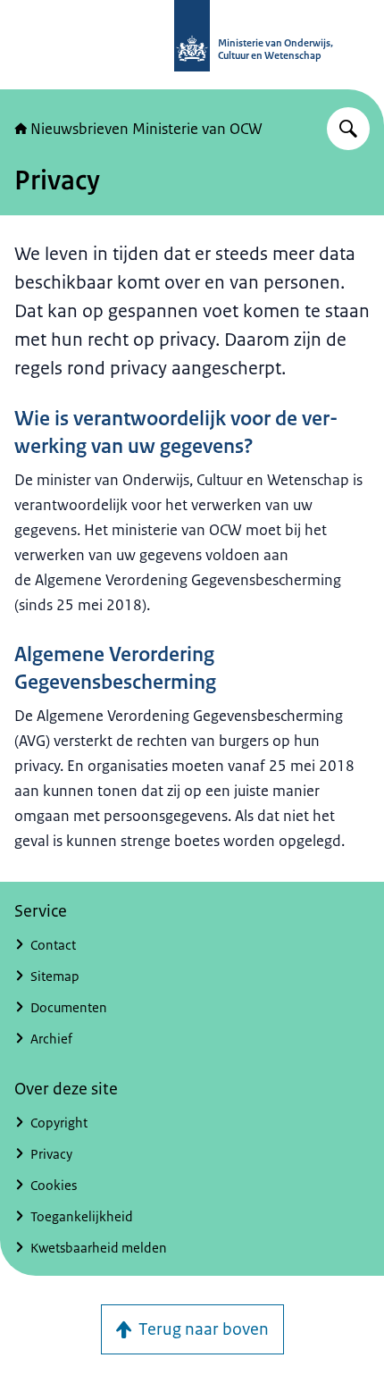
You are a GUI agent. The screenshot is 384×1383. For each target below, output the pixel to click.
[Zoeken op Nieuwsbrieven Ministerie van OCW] (348, 128)
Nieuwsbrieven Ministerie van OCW (146, 128)
